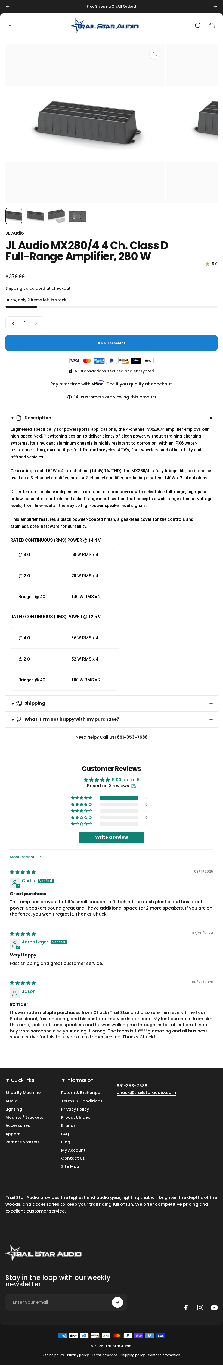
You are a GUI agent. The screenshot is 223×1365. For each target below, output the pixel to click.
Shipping (13, 288)
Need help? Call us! (112, 737)
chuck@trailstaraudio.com (146, 1092)
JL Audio (14, 233)
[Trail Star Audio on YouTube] (214, 1307)
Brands (68, 1125)
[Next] (215, 6)
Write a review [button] (111, 837)
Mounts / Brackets (24, 1117)
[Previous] (8, 6)
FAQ (65, 1133)
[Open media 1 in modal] (154, 54)
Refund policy (53, 1355)
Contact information (164, 1355)
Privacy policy (78, 1355)
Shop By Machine (23, 1092)
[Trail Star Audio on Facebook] (186, 1307)
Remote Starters (22, 1142)
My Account (73, 1150)
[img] (23, 872)
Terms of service (104, 1355)
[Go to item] (13, 216)
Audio (11, 1101)
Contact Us (73, 1158)
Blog (65, 1142)
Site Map (70, 1166)
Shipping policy (132, 1355)
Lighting (13, 1109)
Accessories (17, 1125)
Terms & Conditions (82, 1101)
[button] (82, 798)
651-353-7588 (132, 1086)
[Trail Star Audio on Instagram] (200, 1307)
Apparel (13, 1133)
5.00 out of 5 (126, 780)
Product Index (75, 1117)
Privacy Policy (75, 1109)
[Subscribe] (117, 1302)
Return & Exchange (80, 1092)
